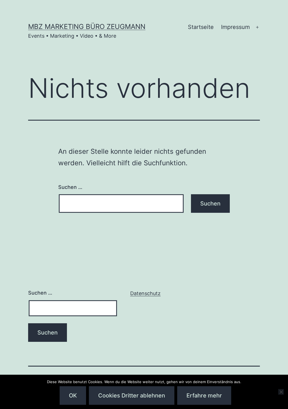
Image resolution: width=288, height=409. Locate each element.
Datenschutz (145, 293)
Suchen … (70, 187)
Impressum (235, 27)
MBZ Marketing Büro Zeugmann (86, 26)
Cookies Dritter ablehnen (131, 395)
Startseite (201, 27)
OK (73, 395)
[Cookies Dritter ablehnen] (281, 392)
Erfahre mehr (204, 395)
